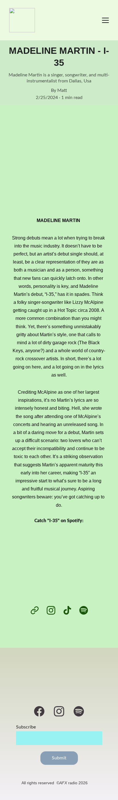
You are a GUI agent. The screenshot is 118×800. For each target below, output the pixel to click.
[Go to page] (37, 610)
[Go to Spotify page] (83, 610)
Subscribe (26, 727)
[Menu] (105, 20)
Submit (59, 758)
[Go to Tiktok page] (70, 610)
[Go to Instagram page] (54, 610)
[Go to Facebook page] (42, 711)
